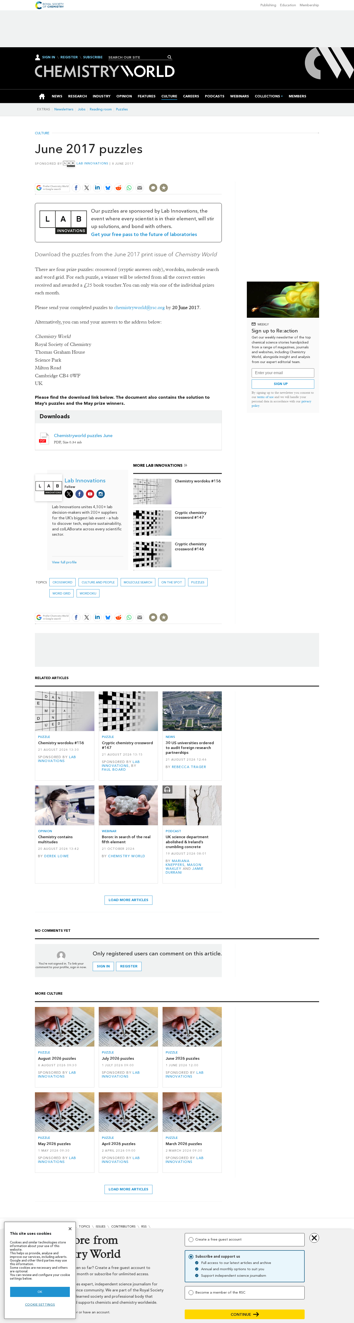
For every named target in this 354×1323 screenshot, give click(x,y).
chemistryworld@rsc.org (139, 307)
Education (288, 5)
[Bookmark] (163, 187)
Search (169, 57)
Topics (84, 1226)
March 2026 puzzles (184, 1143)
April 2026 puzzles (118, 1143)
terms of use (265, 397)
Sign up (281, 384)
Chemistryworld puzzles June (83, 435)
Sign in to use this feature (198, 176)
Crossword (62, 582)
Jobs (81, 109)
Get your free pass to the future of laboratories (144, 234)
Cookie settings (40, 1304)
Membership (309, 5)
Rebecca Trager (189, 767)
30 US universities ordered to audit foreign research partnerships (190, 748)
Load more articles (128, 900)
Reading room (101, 109)
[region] (40, 1270)
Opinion (45, 831)
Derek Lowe (56, 856)
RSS (144, 1226)
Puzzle (44, 737)
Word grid (61, 593)
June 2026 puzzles (182, 1058)
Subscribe (93, 57)
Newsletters (63, 109)
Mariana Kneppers (178, 863)
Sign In (48, 57)
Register (69, 57)
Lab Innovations (92, 163)
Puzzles (122, 109)
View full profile (64, 562)
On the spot (171, 582)
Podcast (173, 831)
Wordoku (88, 593)
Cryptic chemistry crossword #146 (190, 546)
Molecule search (138, 582)
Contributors (123, 1226)
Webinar (109, 831)
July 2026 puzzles (118, 1058)
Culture (42, 133)
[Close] (70, 1228)
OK (40, 1292)
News (170, 737)
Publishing (268, 5)
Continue (241, 1314)
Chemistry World (126, 856)
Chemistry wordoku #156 (198, 481)
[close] (221, 176)
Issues (100, 1226)
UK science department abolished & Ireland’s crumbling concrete (187, 842)
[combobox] (138, 57)
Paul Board (114, 770)
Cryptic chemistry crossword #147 (190, 515)
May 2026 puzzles (54, 1143)
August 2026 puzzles (57, 1058)
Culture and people (98, 582)
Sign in (103, 966)
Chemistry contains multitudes (55, 839)
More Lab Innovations (158, 465)
